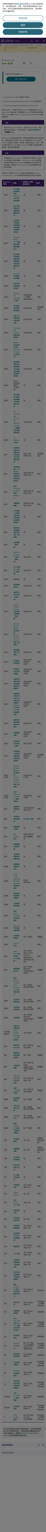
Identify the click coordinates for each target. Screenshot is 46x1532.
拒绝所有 (23, 32)
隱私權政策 (20, 4)
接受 (23, 25)
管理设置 (23, 18)
